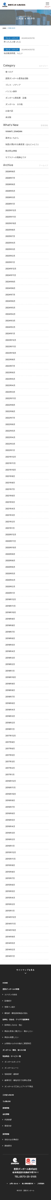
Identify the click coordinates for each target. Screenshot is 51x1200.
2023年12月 (10, 340)
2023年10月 (10, 353)
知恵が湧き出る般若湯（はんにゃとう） (22, 144)
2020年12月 (10, 534)
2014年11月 (10, 923)
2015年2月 (10, 904)
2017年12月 (10, 735)
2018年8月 (10, 690)
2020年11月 (10, 541)
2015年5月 (10, 891)
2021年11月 (10, 463)
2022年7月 (10, 418)
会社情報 (6, 1114)
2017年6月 (10, 748)
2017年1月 (10, 774)
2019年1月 (10, 671)
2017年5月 (10, 755)
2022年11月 (10, 398)
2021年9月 (10, 476)
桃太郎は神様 (11, 151)
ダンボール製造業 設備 (15, 98)
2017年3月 (10, 761)
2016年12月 (10, 781)
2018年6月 (10, 703)
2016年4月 (10, 826)
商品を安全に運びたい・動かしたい (19, 1031)
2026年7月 (10, 178)
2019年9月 (10, 619)
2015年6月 (10, 885)
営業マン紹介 (10, 1007)
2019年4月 (10, 651)
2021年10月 (10, 470)
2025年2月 (10, 256)
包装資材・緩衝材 (12, 1074)
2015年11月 (10, 859)
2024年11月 (10, 275)
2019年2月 (10, 664)
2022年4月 (10, 437)
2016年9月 (10, 800)
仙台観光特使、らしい (13, 53)
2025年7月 (10, 236)
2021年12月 (10, 457)
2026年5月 (10, 191)
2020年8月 (10, 560)
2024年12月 (10, 268)
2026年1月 (10, 204)
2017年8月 (10, 742)
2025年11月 (10, 217)
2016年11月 (10, 787)
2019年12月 (10, 599)
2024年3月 (10, 320)
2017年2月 (10, 768)
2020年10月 (10, 547)
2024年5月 (10, 307)
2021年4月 (10, 508)
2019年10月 (10, 612)
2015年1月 (10, 910)
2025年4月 (10, 243)
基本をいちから (12, 138)
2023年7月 (10, 366)
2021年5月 (10, 502)
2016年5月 (10, 820)
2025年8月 (10, 230)
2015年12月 (10, 852)
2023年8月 (10, 359)
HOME (5, 983)
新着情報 (6, 1108)
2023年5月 (10, 379)
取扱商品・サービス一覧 (12, 1056)
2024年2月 (10, 327)
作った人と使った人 (12, 42)
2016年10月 (10, 794)
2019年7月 (10, 632)
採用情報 (6, 1134)
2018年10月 (10, 677)
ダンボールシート (12, 1068)
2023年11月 (10, 346)
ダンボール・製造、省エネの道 (14, 1050)
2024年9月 (10, 281)
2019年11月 (10, 606)
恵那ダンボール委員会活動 (16, 78)
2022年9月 (10, 405)
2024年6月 (10, 301)
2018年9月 (10, 683)
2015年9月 (10, 865)
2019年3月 (10, 658)
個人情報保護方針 (27, 1183)
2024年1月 (10, 333)
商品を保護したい (12, 1037)
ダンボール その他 (14, 104)
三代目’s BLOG (8, 1095)
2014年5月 (10, 943)
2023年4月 (10, 385)
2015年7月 (10, 878)
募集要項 (8, 1146)
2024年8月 (10, 288)
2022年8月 (10, 411)
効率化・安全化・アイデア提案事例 (16, 1019)
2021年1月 (10, 528)
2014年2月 (10, 949)
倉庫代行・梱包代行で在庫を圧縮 (18, 1080)
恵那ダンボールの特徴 (11, 989)
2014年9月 (10, 936)
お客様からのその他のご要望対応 (18, 1043)
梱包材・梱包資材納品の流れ (16, 1013)
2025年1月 (10, 262)
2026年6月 (10, 184)
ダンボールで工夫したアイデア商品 (19, 1086)
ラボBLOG (7, 1101)
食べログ (9, 72)
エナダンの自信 (11, 995)
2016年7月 (10, 807)
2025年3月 (10, 249)
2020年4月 (10, 580)
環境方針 (8, 1126)
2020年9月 (10, 554)
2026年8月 (10, 171)
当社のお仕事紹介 (12, 1139)
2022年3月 (10, 444)
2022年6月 (10, 424)
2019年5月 (10, 645)
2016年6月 (10, 813)
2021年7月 (10, 489)
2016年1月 (10, 846)
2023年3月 (10, 392)
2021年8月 (10, 482)
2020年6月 (10, 567)
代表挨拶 (8, 1120)
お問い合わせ (14, 1183)
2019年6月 (10, 638)
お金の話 (9, 111)
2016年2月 (10, 839)
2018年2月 (10, 722)
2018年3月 (10, 716)
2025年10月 (10, 223)
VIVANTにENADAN (13, 131)
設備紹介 (8, 1001)
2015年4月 (10, 897)
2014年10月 (10, 930)
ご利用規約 (40, 1183)
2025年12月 (10, 210)
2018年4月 (10, 709)
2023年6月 (10, 372)
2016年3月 (10, 833)
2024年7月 (10, 294)
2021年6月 (10, 495)
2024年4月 (10, 314)
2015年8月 (10, 872)
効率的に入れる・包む (13, 1025)
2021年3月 (10, 515)
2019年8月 (10, 625)
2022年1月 (10, 450)
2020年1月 (10, 593)
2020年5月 (10, 573)
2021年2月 (10, 521)
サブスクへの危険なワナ (15, 157)
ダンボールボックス (13, 1062)
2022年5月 (10, 431)
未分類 (8, 117)
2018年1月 (10, 729)
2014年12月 (10, 917)
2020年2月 (10, 586)
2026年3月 (10, 197)
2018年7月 (10, 696)
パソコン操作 (11, 91)
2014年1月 (10, 956)
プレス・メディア (12, 38)
